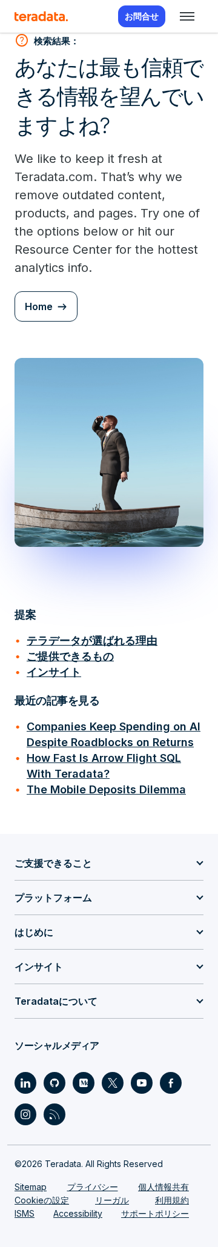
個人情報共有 (163, 1187)
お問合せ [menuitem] (142, 16)
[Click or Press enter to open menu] (187, 16)
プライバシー (92, 1187)
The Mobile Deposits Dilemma (106, 789)
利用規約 (172, 1200)
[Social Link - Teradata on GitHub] (54, 1083)
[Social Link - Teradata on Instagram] (25, 1114)
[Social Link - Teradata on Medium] (83, 1083)
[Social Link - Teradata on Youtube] (142, 1083)
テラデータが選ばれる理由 (92, 640)
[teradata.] (41, 16)
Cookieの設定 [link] (42, 1200)
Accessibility (77, 1213)
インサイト (54, 672)
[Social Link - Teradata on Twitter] (113, 1083)
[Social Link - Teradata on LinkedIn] (25, 1083)
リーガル (112, 1200)
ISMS (25, 1213)
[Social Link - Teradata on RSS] (54, 1114)
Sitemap (31, 1187)
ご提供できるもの (70, 656)
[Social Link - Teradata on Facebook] (171, 1083)
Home (39, 306)
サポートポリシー (155, 1213)
